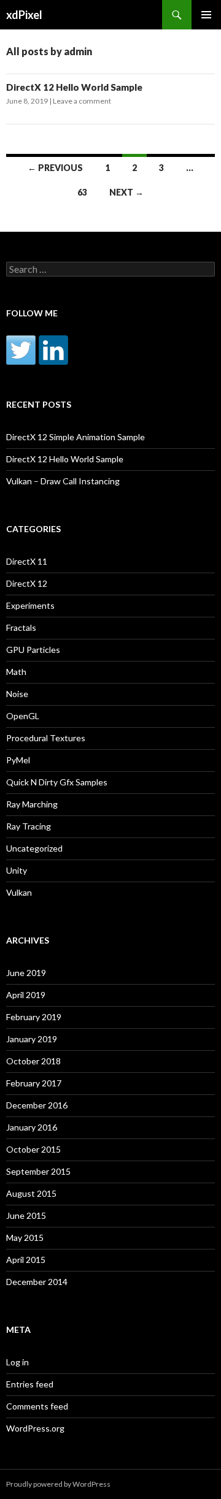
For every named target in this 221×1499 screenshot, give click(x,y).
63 (82, 192)
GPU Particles (33, 649)
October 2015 (33, 1149)
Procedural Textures (45, 738)
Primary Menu (206, 14)
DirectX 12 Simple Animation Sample (75, 437)
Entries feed (29, 1384)
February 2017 (33, 1083)
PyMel (18, 760)
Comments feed (37, 1406)
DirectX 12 (26, 583)
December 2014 (37, 1281)
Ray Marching (32, 804)
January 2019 (31, 1039)
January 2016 (31, 1127)
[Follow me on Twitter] (21, 350)
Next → (126, 192)
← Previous (55, 167)
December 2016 (37, 1105)
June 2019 (26, 972)
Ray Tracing (28, 826)
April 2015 (25, 1259)
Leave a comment (82, 100)
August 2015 (31, 1193)
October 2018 (33, 1061)
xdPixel (24, 14)
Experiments (30, 605)
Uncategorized (34, 848)
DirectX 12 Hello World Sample (74, 87)
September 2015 (38, 1171)
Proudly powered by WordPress (58, 1484)
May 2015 (25, 1237)
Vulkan (19, 892)
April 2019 (25, 995)
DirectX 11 (26, 561)
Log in (17, 1362)
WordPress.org (35, 1428)
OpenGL (22, 716)
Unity (16, 870)
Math (16, 671)
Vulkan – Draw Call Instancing (63, 481)
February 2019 (33, 1017)
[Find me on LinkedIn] (53, 350)
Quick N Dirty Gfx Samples (56, 782)
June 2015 (26, 1215)
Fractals (21, 627)
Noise (17, 693)
